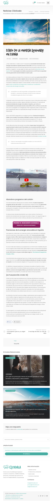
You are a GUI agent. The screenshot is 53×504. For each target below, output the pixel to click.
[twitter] (38, 496)
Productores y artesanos (34, 472)
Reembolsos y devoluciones (12, 498)
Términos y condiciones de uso (12, 497)
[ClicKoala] (5, 2)
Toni (10, 58)
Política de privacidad (21, 493)
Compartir (17, 321)
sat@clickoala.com (32, 486)
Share (9, 321)
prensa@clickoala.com (33, 485)
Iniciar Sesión (41, 3)
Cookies (21, 498)
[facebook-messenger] (43, 496)
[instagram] (45, 496)
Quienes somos (32, 469)
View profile (16, 343)
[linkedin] (40, 496)
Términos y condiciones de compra (14, 495)
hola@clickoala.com (32, 483)
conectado (19, 429)
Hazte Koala (31, 474)
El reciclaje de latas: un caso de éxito (37, 331)
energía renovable (23, 58)
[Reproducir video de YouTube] (26, 180)
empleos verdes (42, 136)
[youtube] (47, 496)
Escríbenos (27, 453)
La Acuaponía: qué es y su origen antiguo (16, 331)
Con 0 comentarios (34, 58)
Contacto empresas (33, 476)
